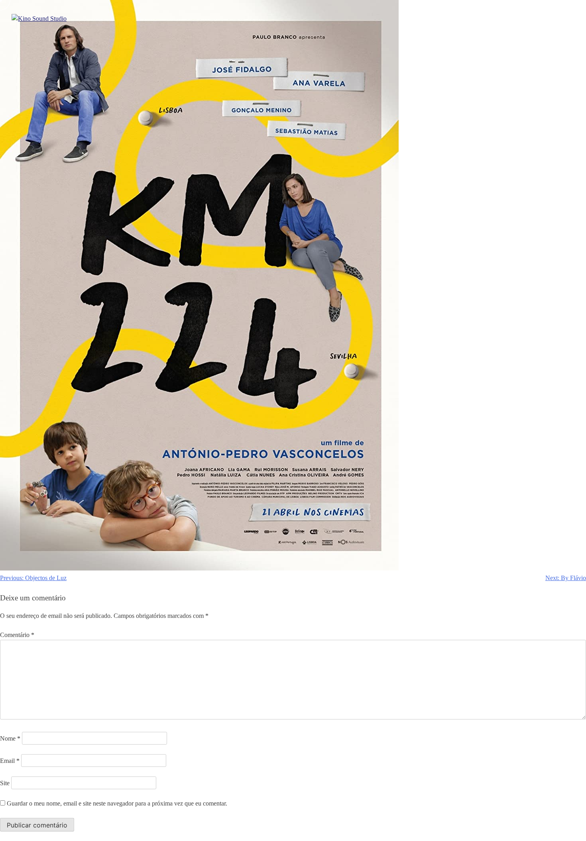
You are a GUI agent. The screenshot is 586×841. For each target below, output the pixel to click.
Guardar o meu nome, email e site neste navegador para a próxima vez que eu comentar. (117, 803)
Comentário (17, 634)
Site (5, 783)
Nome (10, 738)
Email (10, 760)
